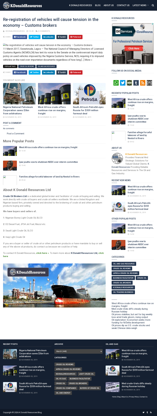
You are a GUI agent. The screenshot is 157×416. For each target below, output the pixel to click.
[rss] (150, 412)
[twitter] (143, 412)
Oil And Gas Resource (46, 66)
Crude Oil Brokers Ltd (15, 196)
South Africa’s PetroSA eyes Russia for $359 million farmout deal (88, 110)
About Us (109, 5)
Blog (98, 5)
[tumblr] (147, 412)
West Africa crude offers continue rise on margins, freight (52, 110)
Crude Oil (141, 278)
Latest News (139, 5)
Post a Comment (15, 133)
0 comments (44, 31)
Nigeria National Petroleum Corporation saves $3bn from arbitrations (18, 110)
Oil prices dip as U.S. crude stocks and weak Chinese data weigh (131, 326)
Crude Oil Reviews (27, 66)
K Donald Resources (80, 5)
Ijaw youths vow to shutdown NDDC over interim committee (48, 162)
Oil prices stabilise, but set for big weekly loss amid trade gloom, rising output (132, 315)
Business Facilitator (123, 278)
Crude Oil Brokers (122, 283)
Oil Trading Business (123, 292)
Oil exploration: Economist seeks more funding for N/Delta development (131, 321)
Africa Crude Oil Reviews (125, 273)
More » (88, 59)
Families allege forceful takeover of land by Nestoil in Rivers (49, 176)
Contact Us (123, 5)
